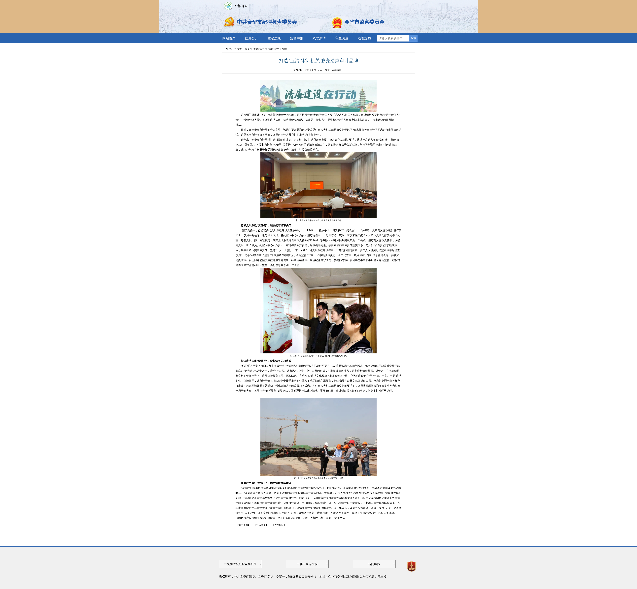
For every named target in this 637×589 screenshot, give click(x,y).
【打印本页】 (261, 525)
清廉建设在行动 (277, 48)
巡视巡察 (364, 38)
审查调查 (341, 38)
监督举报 (296, 38)
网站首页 (229, 38)
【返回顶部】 (243, 525)
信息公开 (251, 38)
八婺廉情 (319, 38)
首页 (247, 48)
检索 (413, 38)
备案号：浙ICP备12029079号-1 (296, 576)
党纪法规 (274, 38)
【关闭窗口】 (279, 525)
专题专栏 (258, 48)
